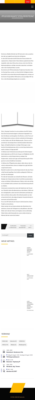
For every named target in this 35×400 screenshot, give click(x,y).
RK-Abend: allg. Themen (13, 366)
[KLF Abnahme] (13, 286)
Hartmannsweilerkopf (29, 250)
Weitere (13, 344)
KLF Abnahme (30, 275)
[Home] (15, 6)
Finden (30, 235)
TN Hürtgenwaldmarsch (12, 357)
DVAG (4, 341)
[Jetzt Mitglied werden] (28, 2)
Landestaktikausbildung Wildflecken (30, 305)
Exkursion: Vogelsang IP (13, 361)
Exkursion (13, 341)
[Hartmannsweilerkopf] (13, 259)
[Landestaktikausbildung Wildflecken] (13, 313)
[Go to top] (17, 388)
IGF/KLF (21, 341)
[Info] (22, 1)
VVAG (5, 344)
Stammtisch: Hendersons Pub (14, 352)
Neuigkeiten (22, 227)
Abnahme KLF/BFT (11, 371)
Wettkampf (22, 344)
